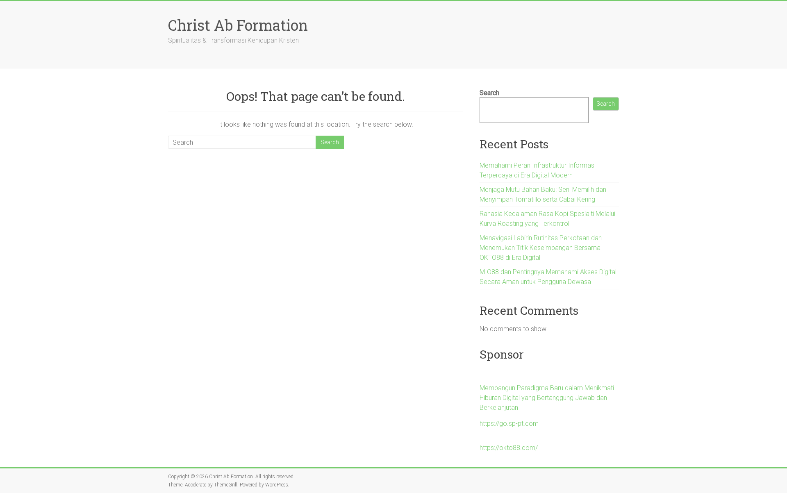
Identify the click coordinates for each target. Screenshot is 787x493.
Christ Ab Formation (238, 25)
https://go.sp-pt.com (509, 423)
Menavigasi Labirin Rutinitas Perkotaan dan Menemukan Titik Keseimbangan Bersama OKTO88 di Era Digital (541, 247)
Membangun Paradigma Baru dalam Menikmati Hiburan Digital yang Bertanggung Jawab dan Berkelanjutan (547, 397)
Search (489, 93)
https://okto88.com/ (509, 448)
